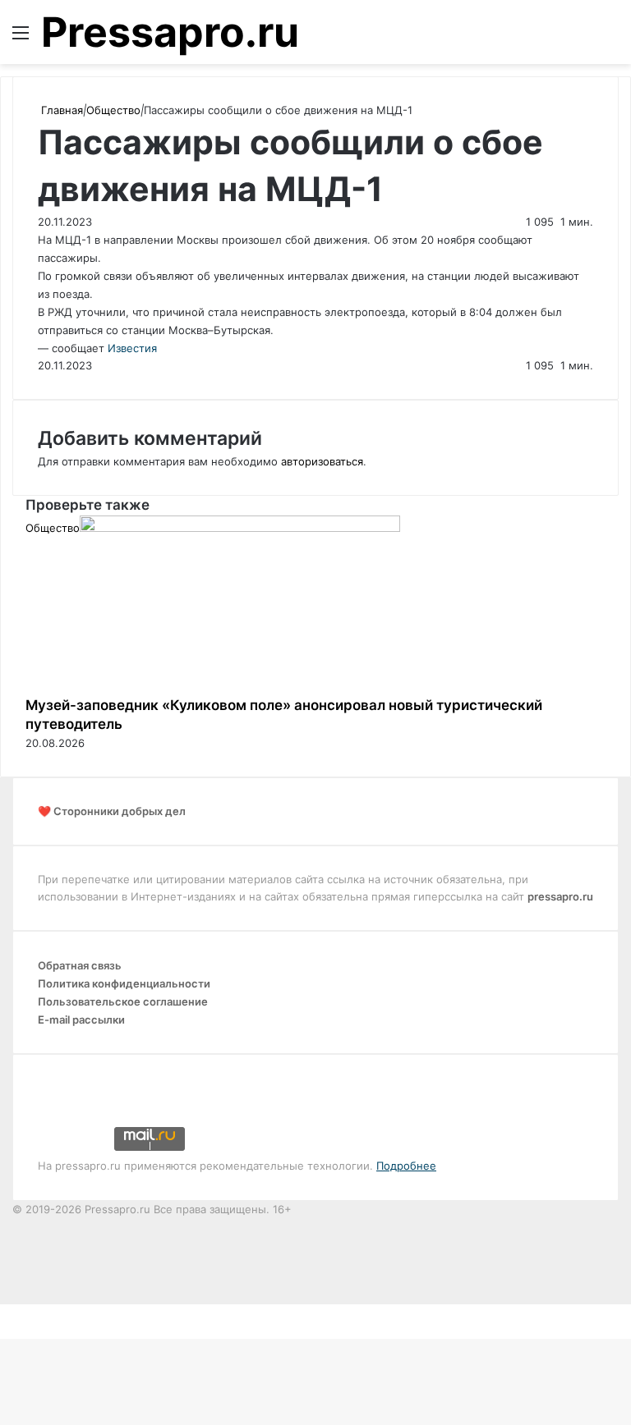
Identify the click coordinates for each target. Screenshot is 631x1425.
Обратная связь (80, 965)
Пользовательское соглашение (123, 1001)
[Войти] (581, 38)
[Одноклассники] (8, 1312)
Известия (132, 348)
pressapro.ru (560, 896)
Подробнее (406, 1165)
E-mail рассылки (81, 1019)
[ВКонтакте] (5, 1312)
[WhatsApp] (11, 1312)
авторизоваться (322, 461)
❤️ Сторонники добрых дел (112, 811)
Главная (60, 110)
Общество (113, 110)
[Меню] (20, 38)
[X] (1, 1312)
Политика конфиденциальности (124, 983)
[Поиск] (610, 38)
